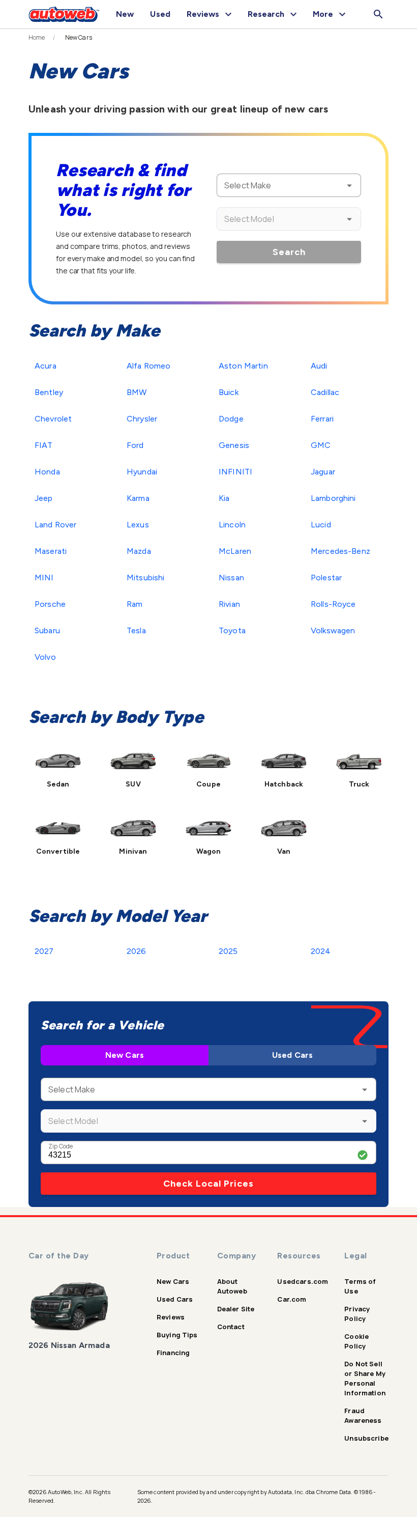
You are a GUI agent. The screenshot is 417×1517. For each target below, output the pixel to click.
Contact (231, 1326)
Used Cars (292, 1055)
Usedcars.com (302, 1281)
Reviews (171, 1317)
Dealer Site (236, 1308)
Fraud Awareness (362, 1415)
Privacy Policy (357, 1313)
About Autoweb (232, 1286)
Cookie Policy (356, 1341)
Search (289, 252)
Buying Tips (177, 1334)
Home (36, 38)
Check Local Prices (208, 1183)
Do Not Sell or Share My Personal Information (364, 1378)
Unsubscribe (366, 1438)
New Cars (124, 1055)
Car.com (291, 1299)
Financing (173, 1352)
